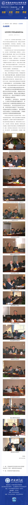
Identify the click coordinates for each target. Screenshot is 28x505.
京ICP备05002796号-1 (7, 486)
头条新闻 (21, 23)
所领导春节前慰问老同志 (13, 470)
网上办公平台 (5, 7)
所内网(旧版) (14, 7)
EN (22, 9)
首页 (11, 23)
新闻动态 (15, 23)
